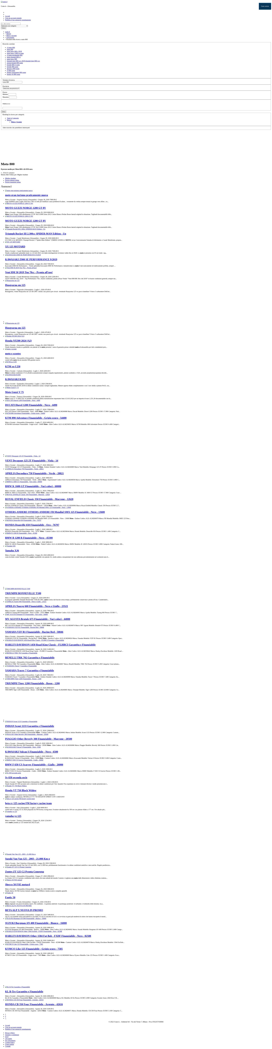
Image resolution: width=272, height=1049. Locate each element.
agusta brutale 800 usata (15, 63)
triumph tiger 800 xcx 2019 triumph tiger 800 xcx (23, 61)
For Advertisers (10, 1040)
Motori (9, 120)
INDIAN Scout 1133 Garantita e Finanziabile (29, 726)
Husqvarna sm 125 (15, 285)
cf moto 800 (11, 47)
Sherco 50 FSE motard (17, 884)
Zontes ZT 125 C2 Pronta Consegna (24, 871)
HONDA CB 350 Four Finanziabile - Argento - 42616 (34, 1004)
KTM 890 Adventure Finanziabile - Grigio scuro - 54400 (36, 417)
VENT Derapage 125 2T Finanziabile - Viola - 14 (31, 460)
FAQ (6, 1037)
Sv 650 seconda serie (16, 777)
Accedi (7, 16)
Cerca (3, 28)
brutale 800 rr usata (13, 65)
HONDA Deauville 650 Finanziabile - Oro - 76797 (32, 524)
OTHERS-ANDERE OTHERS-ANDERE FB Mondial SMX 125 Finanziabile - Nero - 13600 (55, 512)
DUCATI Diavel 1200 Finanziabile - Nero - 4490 (31, 405)
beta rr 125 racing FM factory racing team (28, 803)
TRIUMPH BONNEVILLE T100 (23, 593)
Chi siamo (8, 1039)
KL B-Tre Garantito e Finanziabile (24, 991)
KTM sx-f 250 (12, 366)
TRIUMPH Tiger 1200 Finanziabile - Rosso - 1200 (32, 683)
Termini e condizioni (12, 1035)
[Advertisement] (64, 145)
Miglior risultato (22, 175)
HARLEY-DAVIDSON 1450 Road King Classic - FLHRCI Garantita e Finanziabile (50, 644)
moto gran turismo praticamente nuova (26, 195)
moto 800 (10, 49)
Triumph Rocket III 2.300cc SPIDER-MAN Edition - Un (35, 233)
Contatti (7, 1046)
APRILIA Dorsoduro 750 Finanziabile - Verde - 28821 (34, 473)
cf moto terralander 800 (14, 55)
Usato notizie (265, 6)
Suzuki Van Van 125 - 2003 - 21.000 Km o (27, 858)
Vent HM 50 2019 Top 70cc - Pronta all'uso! (29, 272)
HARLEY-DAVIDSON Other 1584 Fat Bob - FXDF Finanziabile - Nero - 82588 (48, 936)
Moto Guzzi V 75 (14, 392)
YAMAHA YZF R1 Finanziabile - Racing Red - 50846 (34, 632)
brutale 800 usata (12, 67)
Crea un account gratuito (13, 18)
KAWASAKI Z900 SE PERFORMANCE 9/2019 (31, 259)
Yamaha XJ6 (12, 550)
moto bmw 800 (12, 59)
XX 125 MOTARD (15, 246)
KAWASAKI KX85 (15, 379)
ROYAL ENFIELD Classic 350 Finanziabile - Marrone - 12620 (39, 499)
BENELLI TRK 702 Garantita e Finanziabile (30, 657)
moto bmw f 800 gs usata (15, 53)
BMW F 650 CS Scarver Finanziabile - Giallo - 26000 (34, 764)
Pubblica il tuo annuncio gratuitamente (18, 20)
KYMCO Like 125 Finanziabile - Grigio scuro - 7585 (34, 948)
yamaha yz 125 (13, 816)
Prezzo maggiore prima (13, 182)
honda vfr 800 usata (13, 74)
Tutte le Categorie (13, 118)
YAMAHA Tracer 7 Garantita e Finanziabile (29, 670)
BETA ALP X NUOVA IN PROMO (24, 910)
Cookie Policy (10, 1042)
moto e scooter (13, 353)
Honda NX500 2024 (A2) (18, 340)
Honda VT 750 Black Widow (20, 790)
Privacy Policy (10, 1033)
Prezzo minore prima (12, 180)
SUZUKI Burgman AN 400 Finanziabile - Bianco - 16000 (36, 923)
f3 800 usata (11, 70)
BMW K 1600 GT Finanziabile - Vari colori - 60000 (33, 486)
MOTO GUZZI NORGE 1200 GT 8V (25, 207)
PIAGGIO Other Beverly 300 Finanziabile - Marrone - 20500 (38, 738)
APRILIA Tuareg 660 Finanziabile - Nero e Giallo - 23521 (36, 606)
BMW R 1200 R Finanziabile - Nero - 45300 (29, 537)
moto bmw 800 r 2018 (14, 51)
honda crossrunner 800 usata (16, 72)
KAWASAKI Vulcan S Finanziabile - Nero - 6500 (31, 751)
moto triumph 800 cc (14, 57)
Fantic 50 (10, 897)
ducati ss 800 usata (13, 69)
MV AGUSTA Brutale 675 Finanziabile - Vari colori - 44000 (37, 619)
